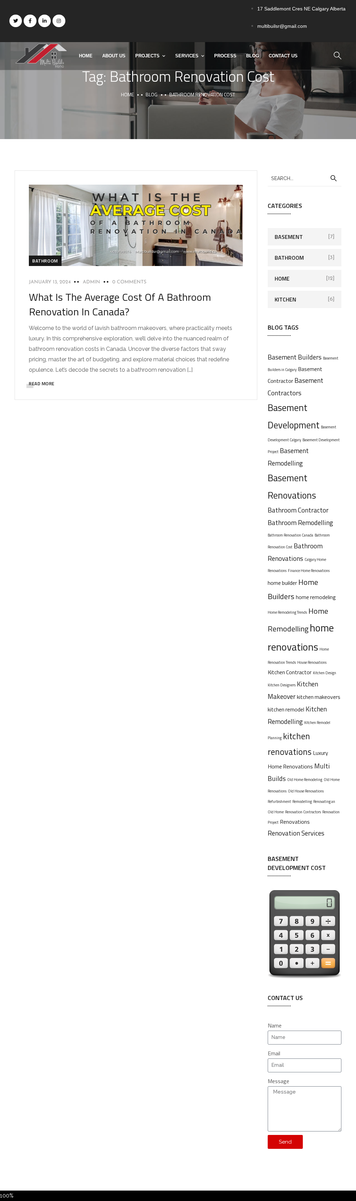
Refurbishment (279, 801)
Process (225, 55)
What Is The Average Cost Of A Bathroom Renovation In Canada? (120, 304)
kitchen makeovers (318, 697)
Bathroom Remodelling (300, 522)
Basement (289, 237)
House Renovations (311, 662)
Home (85, 55)
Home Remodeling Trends (287, 612)
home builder (282, 583)
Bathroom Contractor (298, 510)
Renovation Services (296, 833)
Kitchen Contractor (290, 672)
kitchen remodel (286, 709)
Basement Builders (295, 357)
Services (187, 55)
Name (275, 1025)
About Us (114, 55)
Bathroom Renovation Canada (290, 535)
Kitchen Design (324, 673)
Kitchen (285, 299)
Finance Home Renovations (309, 570)
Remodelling (302, 801)
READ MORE (42, 383)
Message (278, 1081)
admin (91, 282)
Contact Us (283, 55)
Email (274, 1053)
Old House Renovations (306, 791)
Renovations (295, 821)
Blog (252, 55)
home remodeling (316, 597)
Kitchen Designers (282, 685)
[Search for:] (305, 178)
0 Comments (129, 282)
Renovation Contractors (303, 812)
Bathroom (45, 260)
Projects (147, 55)
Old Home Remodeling (304, 779)
